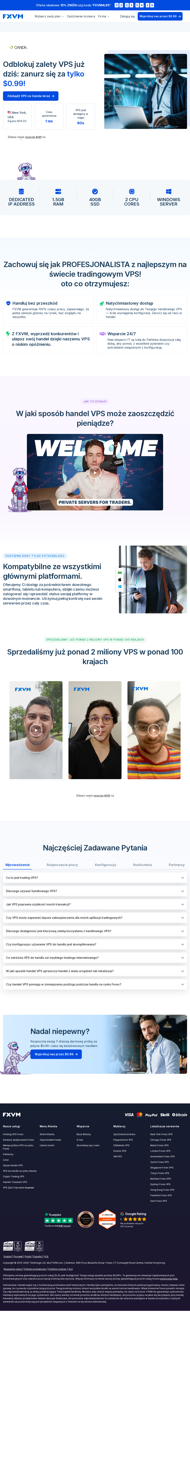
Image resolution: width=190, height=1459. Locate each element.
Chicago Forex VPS (160, 1139)
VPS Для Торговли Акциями (18, 1187)
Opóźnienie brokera (81, 16)
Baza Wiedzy (84, 1134)
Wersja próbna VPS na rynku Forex (18, 1147)
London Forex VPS (160, 1151)
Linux (6, 1159)
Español (37, 1256)
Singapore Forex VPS (161, 1167)
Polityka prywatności (35, 1269)
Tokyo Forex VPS (159, 1173)
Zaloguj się (127, 16)
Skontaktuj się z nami (88, 1145)
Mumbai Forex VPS (160, 1178)
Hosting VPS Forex (13, 1134)
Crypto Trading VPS (13, 1176)
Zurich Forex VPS (159, 1162)
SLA (70, 1269)
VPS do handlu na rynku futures (20, 1171)
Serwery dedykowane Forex (18, 1139)
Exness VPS (119, 1151)
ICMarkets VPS (121, 1145)
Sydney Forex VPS (160, 1184)
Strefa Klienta (47, 1134)
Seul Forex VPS (158, 1201)
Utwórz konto (47, 1145)
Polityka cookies (57, 1269)
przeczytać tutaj (169, 1278)
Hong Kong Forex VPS (162, 1189)
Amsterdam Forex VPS (162, 1156)
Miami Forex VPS (159, 1145)
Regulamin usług (13, 1269)
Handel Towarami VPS (15, 1182)
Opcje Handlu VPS (13, 1165)
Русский (18, 1256)
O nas (80, 1139)
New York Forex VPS (161, 1134)
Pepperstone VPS (123, 1139)
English (8, 1256)
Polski (28, 1256)
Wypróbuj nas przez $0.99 (158, 16)
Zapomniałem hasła (50, 1139)
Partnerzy (8, 1154)
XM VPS (117, 1156)
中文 (46, 1256)
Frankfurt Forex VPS (161, 1195)
